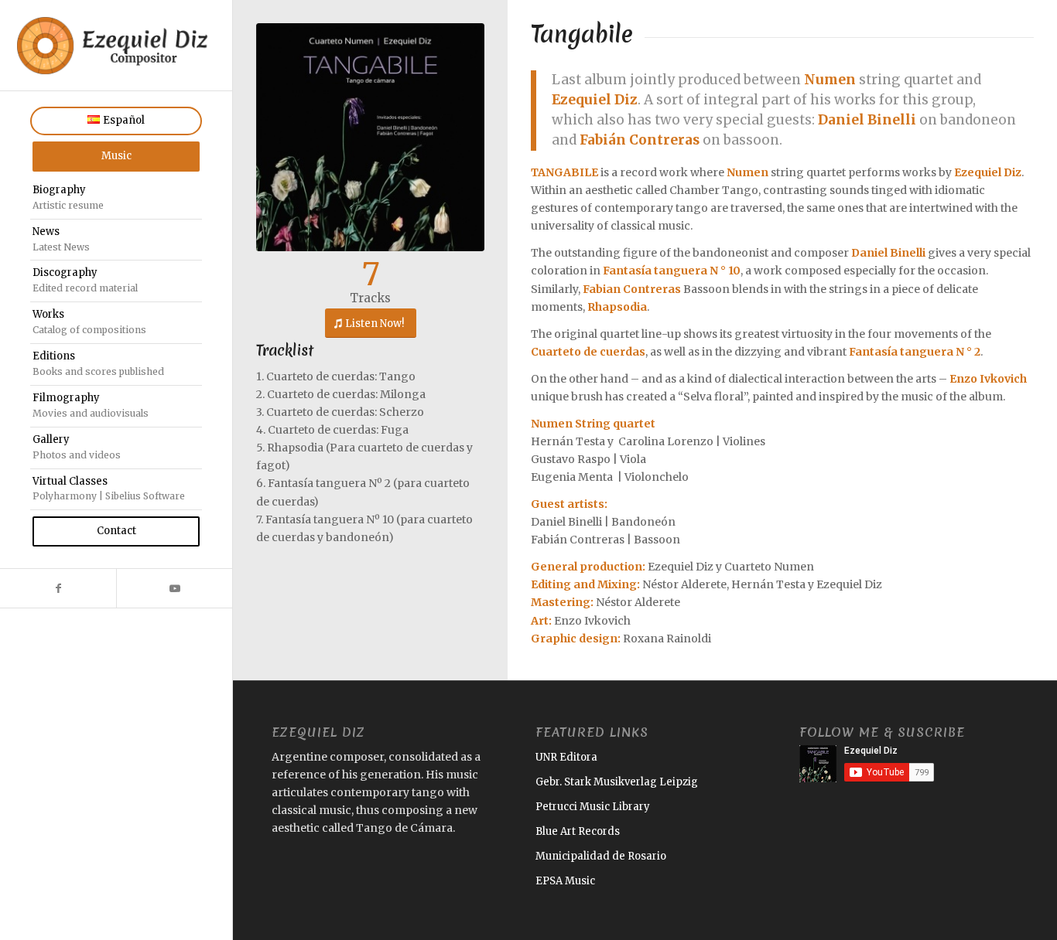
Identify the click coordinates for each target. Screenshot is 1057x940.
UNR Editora (566, 757)
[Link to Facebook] (58, 588)
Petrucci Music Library (592, 806)
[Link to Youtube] (174, 588)
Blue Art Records (577, 831)
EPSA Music (565, 880)
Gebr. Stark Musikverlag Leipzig (616, 781)
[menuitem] (116, 121)
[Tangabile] (370, 137)
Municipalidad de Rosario (600, 856)
